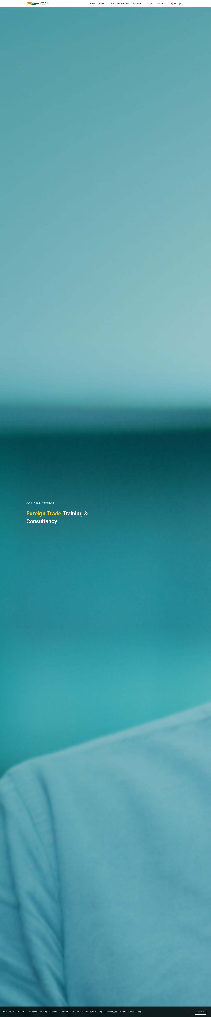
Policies (160, 3)
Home (92, 3)
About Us (103, 3)
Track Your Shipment (120, 3)
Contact (150, 3)
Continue (200, 1012)
